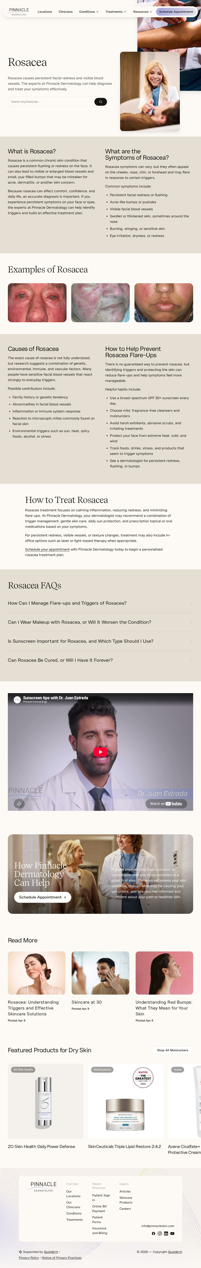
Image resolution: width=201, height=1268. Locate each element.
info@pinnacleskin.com (158, 1226)
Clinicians (66, 12)
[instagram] (160, 1233)
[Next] (197, 1101)
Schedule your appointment (47, 549)
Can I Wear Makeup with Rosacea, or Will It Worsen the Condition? (79, 622)
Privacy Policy (29, 1258)
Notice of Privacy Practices (62, 1258)
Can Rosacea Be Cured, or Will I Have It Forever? (60, 660)
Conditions (87, 12)
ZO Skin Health (23, 1069)
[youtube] (172, 1233)
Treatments (114, 12)
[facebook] (153, 1233)
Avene (178, 1069)
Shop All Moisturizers (172, 1050)
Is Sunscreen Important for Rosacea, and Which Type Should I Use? (80, 641)
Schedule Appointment (176, 12)
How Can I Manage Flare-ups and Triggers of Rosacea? (67, 603)
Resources (141, 12)
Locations (45, 12)
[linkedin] (166, 1233)
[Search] (100, 102)
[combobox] (51, 101)
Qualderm (51, 1252)
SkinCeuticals (102, 1069)
